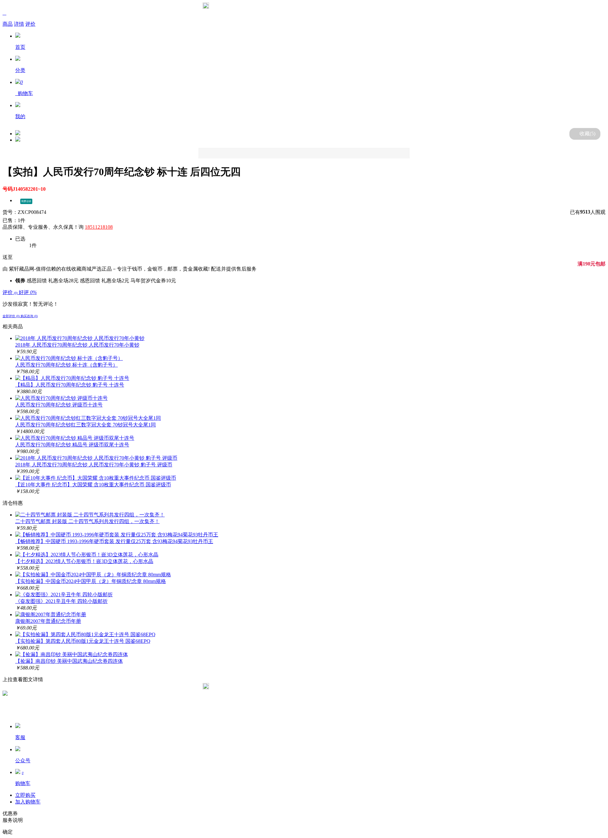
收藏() (587, 133)
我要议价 (26, 201)
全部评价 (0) (12, 316)
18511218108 (99, 227)
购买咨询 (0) (29, 316)
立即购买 (25, 795)
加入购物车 (28, 801)
